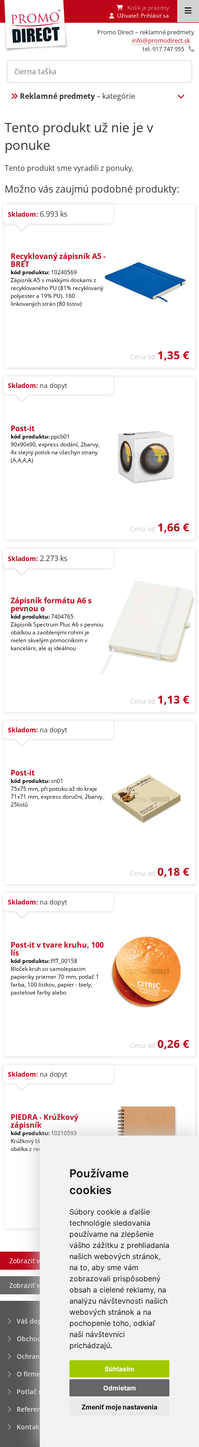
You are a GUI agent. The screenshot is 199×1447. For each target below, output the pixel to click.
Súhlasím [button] (119, 1369)
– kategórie (77, 96)
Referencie (33, 1409)
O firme (28, 1373)
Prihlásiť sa (155, 15)
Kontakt (29, 1426)
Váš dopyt (33, 1321)
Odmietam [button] (119, 1388)
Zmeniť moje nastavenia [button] (119, 1407)
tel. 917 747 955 (163, 49)
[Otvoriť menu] (188, 11)
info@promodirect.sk (161, 40)
